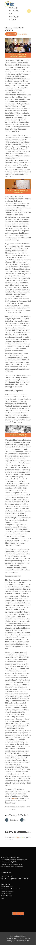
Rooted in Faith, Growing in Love (10, 857)
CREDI (2, 898)
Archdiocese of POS (6, 886)
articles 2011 (11, 34)
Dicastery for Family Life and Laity (11, 889)
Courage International (7, 891)
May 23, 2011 (23, 34)
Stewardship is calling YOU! (8, 862)
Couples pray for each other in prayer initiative (14, 859)
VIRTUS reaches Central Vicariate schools (12, 866)
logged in (19, 837)
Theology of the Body (19, 815)
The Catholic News (6, 893)
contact (14, 798)
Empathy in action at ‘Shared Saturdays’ (12, 864)
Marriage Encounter (6, 896)
